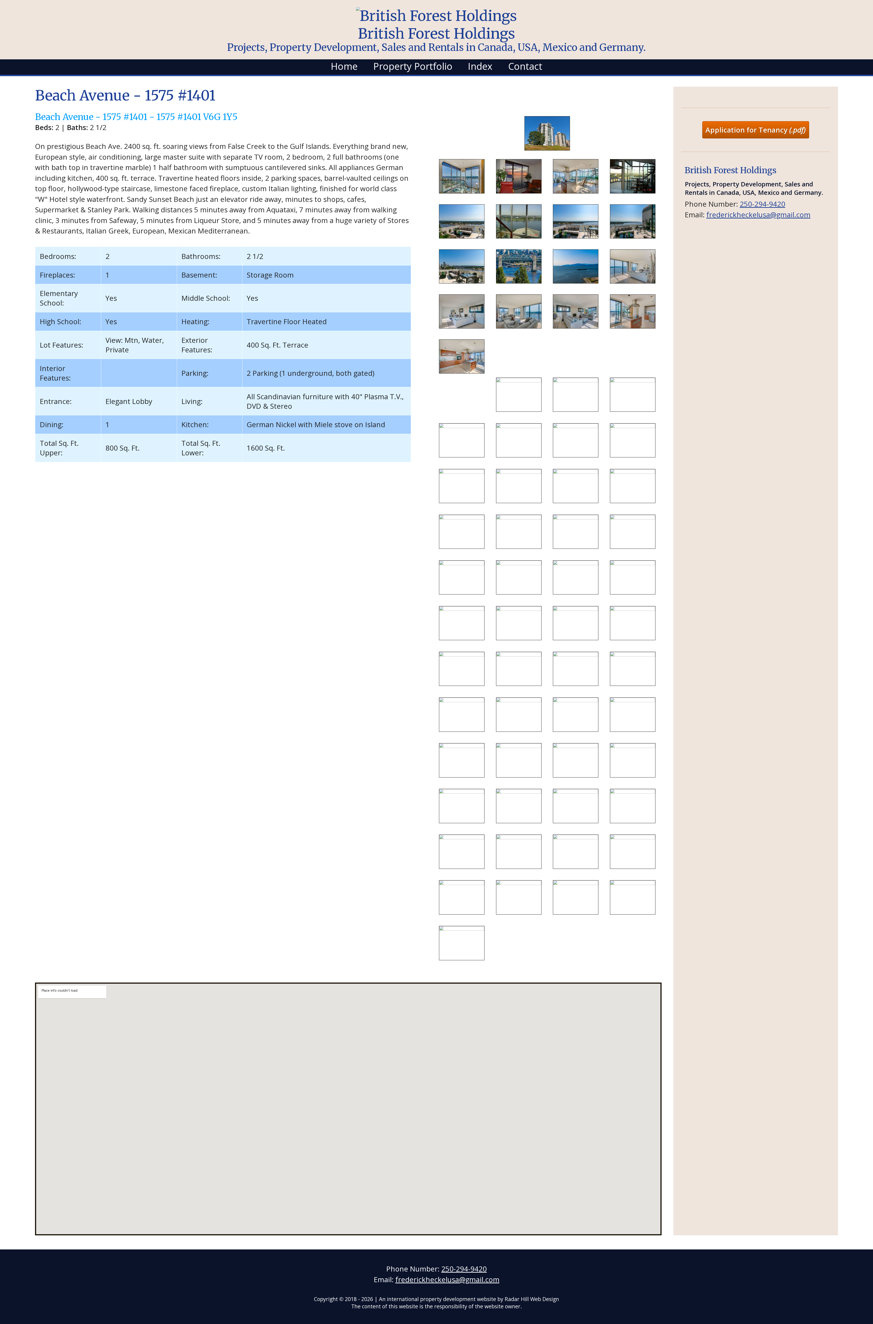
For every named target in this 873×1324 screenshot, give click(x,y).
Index (480, 66)
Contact (525, 66)
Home (344, 66)
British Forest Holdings (436, 38)
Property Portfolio (412, 66)
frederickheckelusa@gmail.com (758, 214)
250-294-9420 (762, 204)
